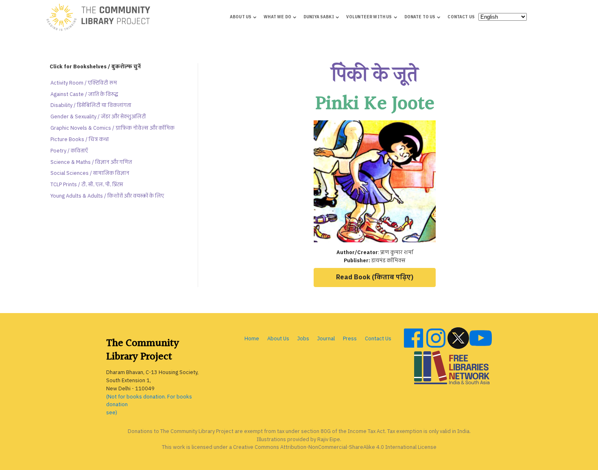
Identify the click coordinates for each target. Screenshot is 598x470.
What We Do (277, 17)
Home (251, 339)
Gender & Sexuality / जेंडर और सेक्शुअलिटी (98, 117)
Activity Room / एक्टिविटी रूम (83, 83)
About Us (240, 17)
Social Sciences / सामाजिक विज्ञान (89, 173)
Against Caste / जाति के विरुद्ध (84, 94)
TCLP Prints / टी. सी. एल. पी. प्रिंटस (86, 185)
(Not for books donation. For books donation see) (149, 405)
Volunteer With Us (369, 17)
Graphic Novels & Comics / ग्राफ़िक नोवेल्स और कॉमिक (112, 128)
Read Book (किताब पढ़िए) (374, 277)
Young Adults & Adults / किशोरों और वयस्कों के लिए (107, 196)
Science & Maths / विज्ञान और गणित (91, 162)
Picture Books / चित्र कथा (79, 140)
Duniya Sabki (318, 17)
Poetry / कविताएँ (69, 151)
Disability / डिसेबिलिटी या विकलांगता (90, 105)
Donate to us (420, 17)
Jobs (303, 339)
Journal (326, 339)
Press (350, 339)
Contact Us (461, 17)
